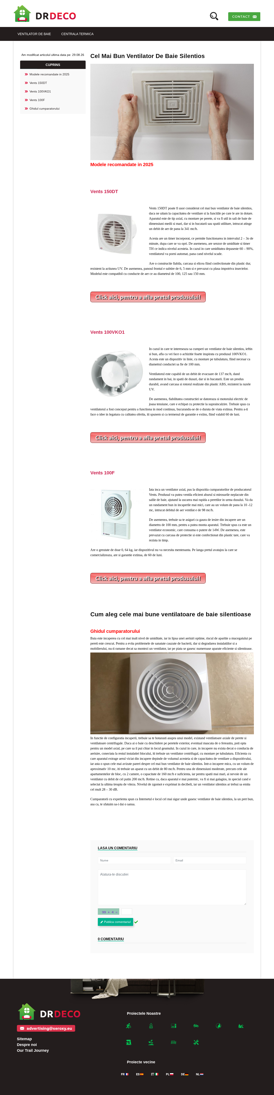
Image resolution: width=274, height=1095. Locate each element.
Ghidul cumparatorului (45, 108)
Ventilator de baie (34, 34)
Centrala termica (77, 34)
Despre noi (27, 1045)
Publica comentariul (117, 922)
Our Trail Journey (33, 1050)
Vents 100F (37, 100)
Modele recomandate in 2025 (49, 74)
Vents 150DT (38, 83)
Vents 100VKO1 (40, 91)
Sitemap (24, 1039)
